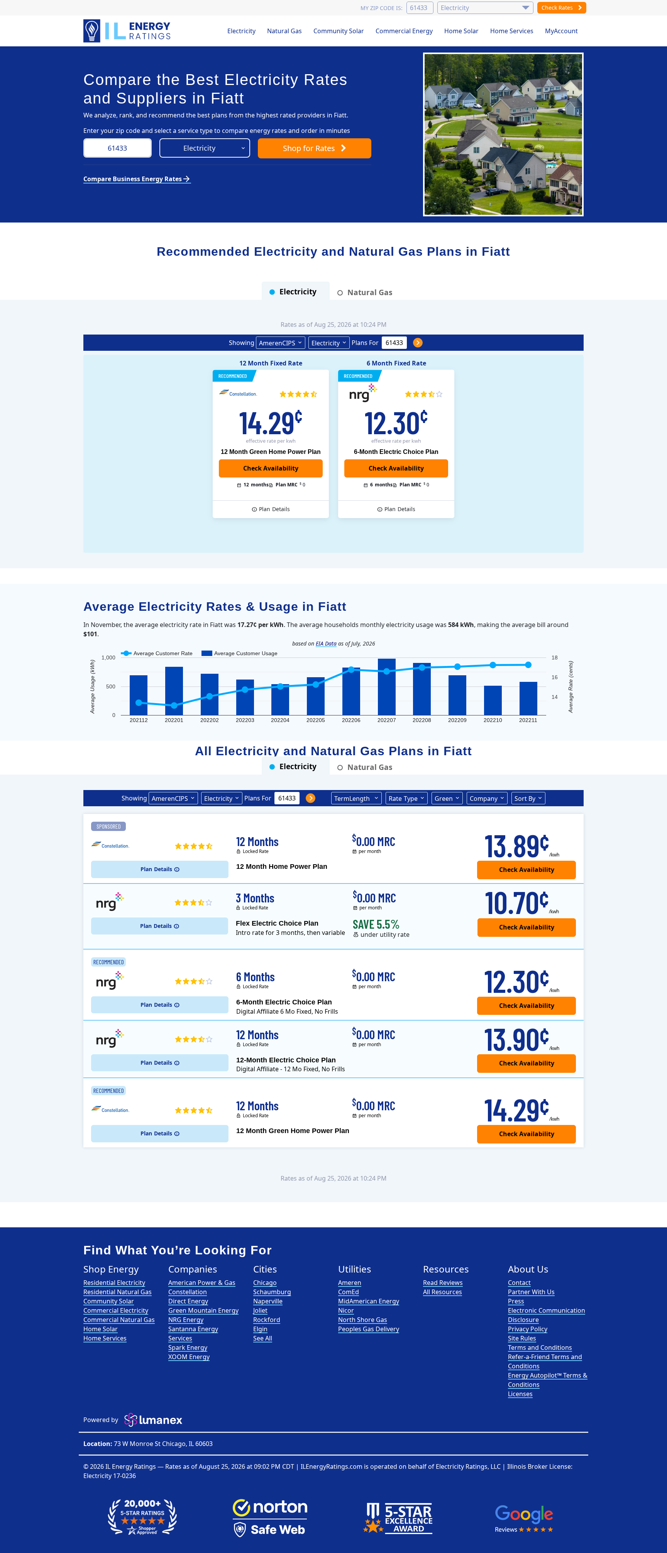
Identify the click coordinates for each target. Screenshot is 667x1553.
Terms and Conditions (540, 1347)
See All (262, 1338)
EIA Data (326, 643)
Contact (519, 1282)
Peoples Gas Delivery (368, 1329)
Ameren (349, 1282)
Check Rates (558, 7)
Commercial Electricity (115, 1310)
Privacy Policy (527, 1329)
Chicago (265, 1282)
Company (484, 798)
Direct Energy (188, 1301)
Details (274, 509)
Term (352, 798)
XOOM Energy (189, 1357)
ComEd (348, 1292)
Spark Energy (187, 1347)
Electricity (241, 31)
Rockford (266, 1319)
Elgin (260, 1329)
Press (516, 1301)
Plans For (365, 342)
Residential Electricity (114, 1282)
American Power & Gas (201, 1282)
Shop (309, 148)
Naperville (268, 1301)
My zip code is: (382, 8)
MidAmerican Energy (368, 1301)
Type (403, 798)
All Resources (442, 1292)
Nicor (346, 1310)
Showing (241, 342)
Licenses (520, 1394)
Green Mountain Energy (203, 1310)
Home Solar (461, 31)
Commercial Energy (404, 31)
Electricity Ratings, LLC (468, 1466)
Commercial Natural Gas (119, 1319)
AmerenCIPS (277, 343)
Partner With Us (531, 1292)
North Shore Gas (362, 1319)
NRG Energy (185, 1319)
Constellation (187, 1292)
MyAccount (561, 31)
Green (444, 798)
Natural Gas (284, 31)
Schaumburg (272, 1292)
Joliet (260, 1310)
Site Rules (522, 1338)
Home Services (511, 31)
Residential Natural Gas (117, 1292)
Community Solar (338, 31)
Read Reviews (443, 1282)
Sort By (525, 798)
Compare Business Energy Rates (137, 179)
